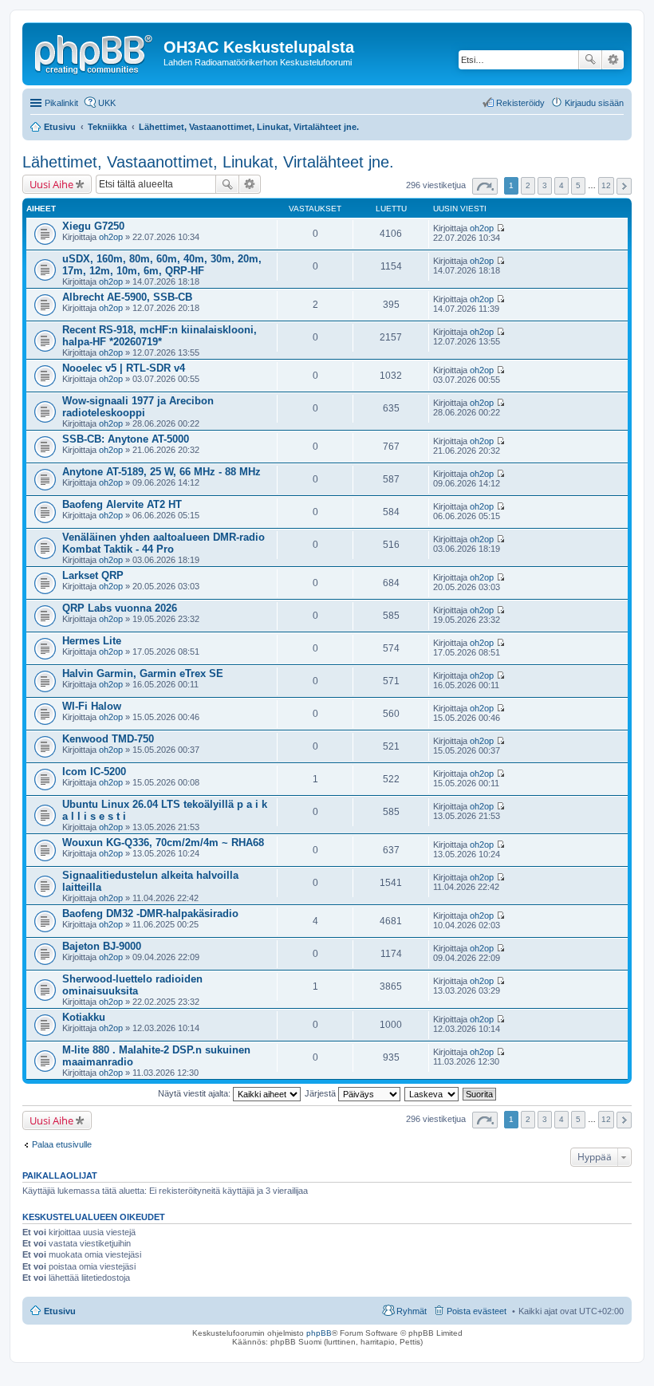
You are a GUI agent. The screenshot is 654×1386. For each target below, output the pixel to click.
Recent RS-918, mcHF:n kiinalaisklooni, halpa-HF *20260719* (159, 336)
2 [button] (528, 185)
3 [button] (544, 185)
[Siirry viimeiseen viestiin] (500, 228)
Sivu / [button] (485, 186)
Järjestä (321, 1093)
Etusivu (60, 1311)
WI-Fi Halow (91, 706)
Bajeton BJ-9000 (101, 946)
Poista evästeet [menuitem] (476, 1311)
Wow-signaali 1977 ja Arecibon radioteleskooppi (138, 407)
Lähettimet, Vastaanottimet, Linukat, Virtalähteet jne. (208, 162)
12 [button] (606, 185)
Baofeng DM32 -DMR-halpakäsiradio (150, 913)
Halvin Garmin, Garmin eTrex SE (142, 673)
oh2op (111, 237)
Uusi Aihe (51, 184)
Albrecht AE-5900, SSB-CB (127, 297)
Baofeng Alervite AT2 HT (122, 504)
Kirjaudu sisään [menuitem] (594, 103)
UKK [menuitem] (107, 103)
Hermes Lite (91, 641)
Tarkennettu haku (613, 59)
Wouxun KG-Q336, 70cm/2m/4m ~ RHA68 (163, 843)
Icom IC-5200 (94, 772)
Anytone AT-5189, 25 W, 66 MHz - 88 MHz (161, 472)
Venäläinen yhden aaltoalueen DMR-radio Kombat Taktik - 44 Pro (163, 543)
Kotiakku (83, 1017)
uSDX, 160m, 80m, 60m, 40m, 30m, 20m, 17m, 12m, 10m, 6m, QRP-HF (162, 265)
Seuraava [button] (624, 186)
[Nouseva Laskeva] (432, 1093)
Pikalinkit (61, 103)
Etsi (590, 59)
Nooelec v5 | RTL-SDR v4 (123, 368)
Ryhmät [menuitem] (411, 1311)
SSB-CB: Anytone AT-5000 (125, 439)
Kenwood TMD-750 (108, 739)
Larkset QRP (93, 575)
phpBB (319, 1333)
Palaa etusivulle (62, 1144)
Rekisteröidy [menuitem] (520, 103)
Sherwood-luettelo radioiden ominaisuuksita (132, 985)
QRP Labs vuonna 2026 (119, 608)
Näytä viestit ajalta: (195, 1093)
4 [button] (561, 185)
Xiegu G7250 (93, 226)
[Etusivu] (95, 51)
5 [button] (578, 185)
